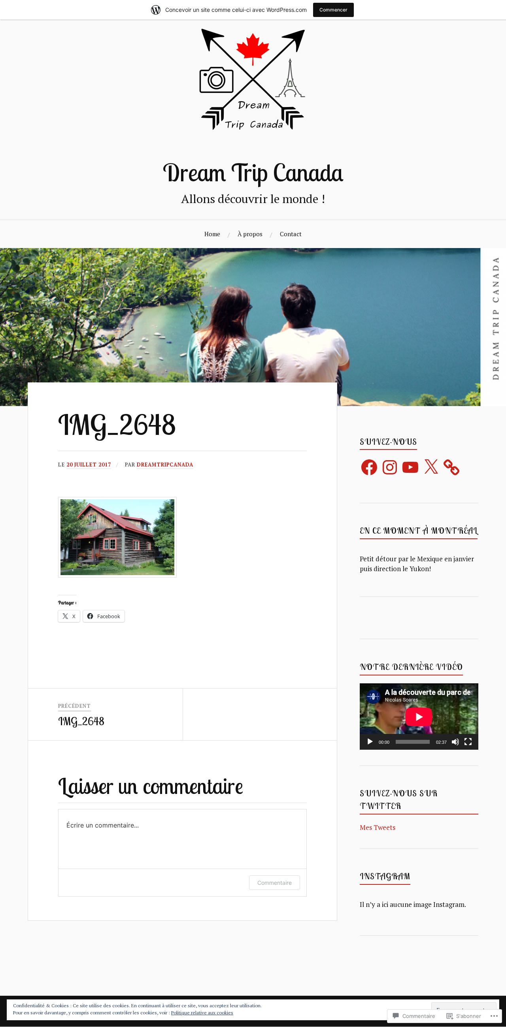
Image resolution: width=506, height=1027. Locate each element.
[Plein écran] (468, 742)
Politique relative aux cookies (202, 1013)
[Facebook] (369, 467)
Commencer (333, 10)
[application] (419, 716)
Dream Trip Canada (253, 172)
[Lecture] (370, 742)
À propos (250, 234)
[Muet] (455, 742)
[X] (430, 467)
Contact (291, 234)
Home (212, 234)
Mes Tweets (377, 827)
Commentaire (274, 882)
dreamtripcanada (165, 464)
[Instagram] (389, 467)
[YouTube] (410, 467)
